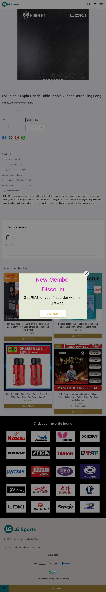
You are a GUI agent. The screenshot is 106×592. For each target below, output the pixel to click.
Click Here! (53, 313)
